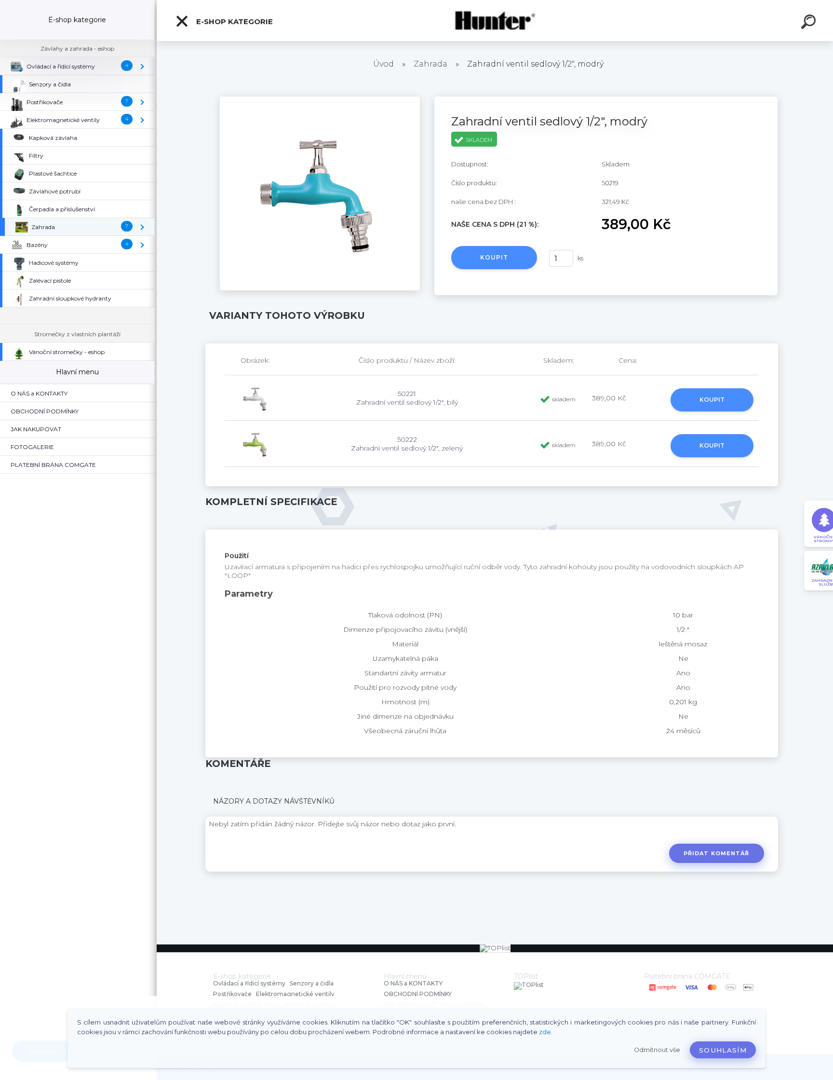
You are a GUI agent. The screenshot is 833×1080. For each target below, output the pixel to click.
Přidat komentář (717, 853)
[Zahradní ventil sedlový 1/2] (320, 100)
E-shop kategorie (233, 21)
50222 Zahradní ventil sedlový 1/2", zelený (407, 443)
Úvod (383, 63)
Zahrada (430, 63)
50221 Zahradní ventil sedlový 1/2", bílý (407, 398)
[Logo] (495, 20)
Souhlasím (723, 1050)
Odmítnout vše (657, 1049)
